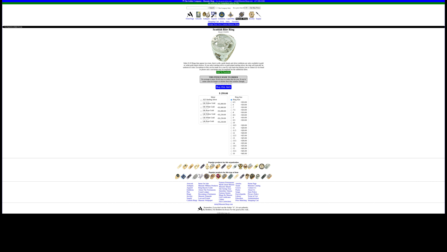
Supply (189, 198)
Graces (238, 188)
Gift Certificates (225, 197)
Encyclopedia (240, 194)
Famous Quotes (224, 193)
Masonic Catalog (254, 186)
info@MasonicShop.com (223, 204)
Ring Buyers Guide (205, 188)
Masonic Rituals (225, 187)
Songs (237, 192)
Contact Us (252, 188)
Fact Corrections (225, 201)
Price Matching (241, 200)
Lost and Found (204, 198)
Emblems (190, 190)
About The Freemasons (207, 190)
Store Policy (252, 192)
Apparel (190, 188)
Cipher (221, 199)
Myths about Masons (226, 185)
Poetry (237, 190)
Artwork (190, 184)
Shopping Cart (253, 200)
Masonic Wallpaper (205, 200)
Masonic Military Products (208, 186)
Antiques (190, 186)
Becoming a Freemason (207, 194)
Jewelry (189, 196)
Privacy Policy (253, 194)
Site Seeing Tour (225, 189)
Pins (188, 192)
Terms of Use (253, 196)
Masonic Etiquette (205, 196)
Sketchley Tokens (225, 191)
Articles (238, 184)
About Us (251, 190)
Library (238, 196)
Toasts (237, 186)
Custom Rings (192, 200)
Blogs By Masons (225, 195)
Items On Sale (203, 184)
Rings (189, 194)
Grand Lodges (203, 192)
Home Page (252, 184)
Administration (253, 198)
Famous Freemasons (226, 183)
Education (239, 198)
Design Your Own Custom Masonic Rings (223, 24)
